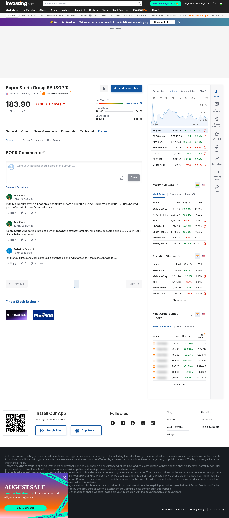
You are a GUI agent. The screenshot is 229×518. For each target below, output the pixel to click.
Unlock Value (131, 103)
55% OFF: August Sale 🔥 (166, 3)
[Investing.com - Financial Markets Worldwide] (20, 3)
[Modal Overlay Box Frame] (34, 495)
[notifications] (214, 3)
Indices (173, 91)
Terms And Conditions (172, 509)
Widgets (172, 434)
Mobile (171, 419)
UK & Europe (142, 15)
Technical (87, 131)
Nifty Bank (158, 142)
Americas (128, 15)
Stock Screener (120, 10)
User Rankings (54, 140)
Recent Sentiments (33, 140)
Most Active (159, 194)
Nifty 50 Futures (161, 147)
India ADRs (114, 15)
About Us (206, 412)
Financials (68, 131)
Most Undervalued (162, 326)
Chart (25, 131)
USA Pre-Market (55, 15)
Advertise (206, 419)
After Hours (71, 15)
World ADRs (100, 15)
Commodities (188, 91)
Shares (12, 15)
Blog (169, 412)
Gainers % (175, 194)
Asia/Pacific (171, 15)
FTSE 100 (157, 159)
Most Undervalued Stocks (165, 316)
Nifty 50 (157, 130)
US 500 (156, 153)
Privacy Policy (197, 509)
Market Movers (163, 185)
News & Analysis (45, 131)
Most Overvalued (186, 326)
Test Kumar (20, 195)
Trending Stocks (164, 256)
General (11, 131)
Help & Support (210, 426)
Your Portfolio (175, 426)
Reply (13, 212)
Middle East (157, 15)
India (41, 15)
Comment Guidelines (17, 187)
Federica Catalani (24, 249)
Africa (183, 15)
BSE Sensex (159, 136)
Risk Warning (217, 509)
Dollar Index (159, 164)
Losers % (190, 194)
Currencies (158, 91)
